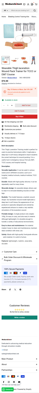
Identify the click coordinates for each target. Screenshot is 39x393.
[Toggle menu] (3, 4)
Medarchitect (12, 78)
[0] (32, 4)
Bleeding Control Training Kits (18, 17)
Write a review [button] (19, 317)
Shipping (4, 83)
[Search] (34, 10)
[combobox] (19, 10)
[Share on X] (15, 290)
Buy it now (19, 117)
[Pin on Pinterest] (20, 290)
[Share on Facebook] (10, 290)
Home (4, 17)
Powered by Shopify (24, 389)
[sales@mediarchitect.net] (24, 4)
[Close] (35, 88)
